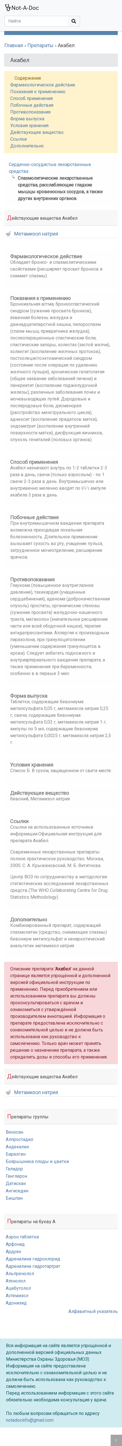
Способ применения (31, 98)
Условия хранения (29, 125)
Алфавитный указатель (93, 1311)
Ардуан (13, 1251)
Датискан (16, 1183)
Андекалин (17, 1146)
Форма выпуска (27, 118)
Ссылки (18, 139)
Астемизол (17, 1295)
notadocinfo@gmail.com (30, 1420)
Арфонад (15, 1244)
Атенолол (16, 1281)
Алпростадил (19, 1139)
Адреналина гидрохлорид (33, 1259)
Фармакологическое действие (42, 85)
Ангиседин (17, 1191)
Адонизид (16, 1303)
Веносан (14, 1132)
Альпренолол (20, 1273)
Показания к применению (38, 91)
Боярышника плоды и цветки (37, 1161)
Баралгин (16, 1154)
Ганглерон (16, 1176)
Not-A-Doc (25, 8)
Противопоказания (30, 112)
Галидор (14, 1168)
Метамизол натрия (36, 234)
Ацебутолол (18, 1288)
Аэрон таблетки (22, 1237)
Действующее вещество (37, 132)
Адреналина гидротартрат (33, 1266)
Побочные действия (31, 105)
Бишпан (14, 1198)
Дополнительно (27, 146)
